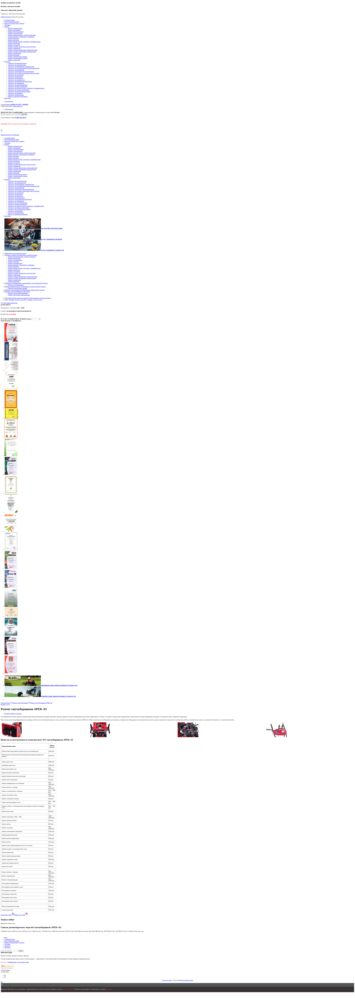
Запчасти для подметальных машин (19, 91)
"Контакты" (109, 989)
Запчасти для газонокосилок (17, 65)
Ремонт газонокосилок (15, 28)
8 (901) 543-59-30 (20, 117)
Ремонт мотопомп (14, 55)
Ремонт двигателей (14, 60)
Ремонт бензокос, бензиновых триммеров (21, 36)
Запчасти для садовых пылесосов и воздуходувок (23, 73)
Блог (5, 937)
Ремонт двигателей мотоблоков (18, 293)
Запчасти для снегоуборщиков (17, 85)
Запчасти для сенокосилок (16, 80)
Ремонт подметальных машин (17, 56)
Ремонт (6, 27)
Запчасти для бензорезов (16, 95)
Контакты (7, 98)
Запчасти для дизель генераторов (18, 90)
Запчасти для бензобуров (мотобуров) (20, 81)
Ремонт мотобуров (14, 43)
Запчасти (7, 61)
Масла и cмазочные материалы (18, 96)
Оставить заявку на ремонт (13, 713)
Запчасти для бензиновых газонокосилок (21, 66)
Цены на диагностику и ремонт (14, 942)
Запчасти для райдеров (15, 93)
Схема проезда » (17, 106)
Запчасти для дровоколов (16, 83)
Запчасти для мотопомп (15, 78)
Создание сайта (167, 980)
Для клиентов (8, 101)
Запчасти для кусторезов (16, 75)
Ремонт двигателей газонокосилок (19, 295)
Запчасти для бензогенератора (17, 86)
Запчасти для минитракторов (17, 63)
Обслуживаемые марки (11, 22)
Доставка (7, 25)
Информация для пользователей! (18, 962)
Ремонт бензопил (13, 38)
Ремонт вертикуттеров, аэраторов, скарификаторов (24, 41)
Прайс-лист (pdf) (20, 915)
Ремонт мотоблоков (14, 30)
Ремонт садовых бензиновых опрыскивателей (22, 50)
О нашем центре (9, 20)
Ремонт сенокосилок (14, 53)
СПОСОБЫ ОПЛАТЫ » (10, 303)
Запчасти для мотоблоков (16, 70)
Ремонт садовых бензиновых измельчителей (22, 51)
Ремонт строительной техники (17, 58)
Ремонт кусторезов (14, 45)
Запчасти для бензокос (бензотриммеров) (21, 71)
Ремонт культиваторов (15, 33)
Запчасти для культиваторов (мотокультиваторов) (23, 68)
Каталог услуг (5, 704)
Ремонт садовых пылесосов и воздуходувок (22, 46)
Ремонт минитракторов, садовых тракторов (22, 35)
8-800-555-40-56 (6, 17)
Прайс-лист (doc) (6, 915)
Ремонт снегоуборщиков (16, 32)
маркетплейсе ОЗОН (68, 989)
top (2, 982)
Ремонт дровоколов (14, 48)
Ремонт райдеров (13, 40)
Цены (14, 23)
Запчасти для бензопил (15, 76)
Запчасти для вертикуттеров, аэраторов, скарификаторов (26, 88)
